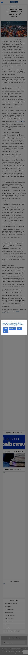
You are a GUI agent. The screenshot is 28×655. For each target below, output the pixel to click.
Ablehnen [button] (5, 328)
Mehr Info (5, 331)
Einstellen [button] (19, 328)
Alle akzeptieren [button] (12, 328)
